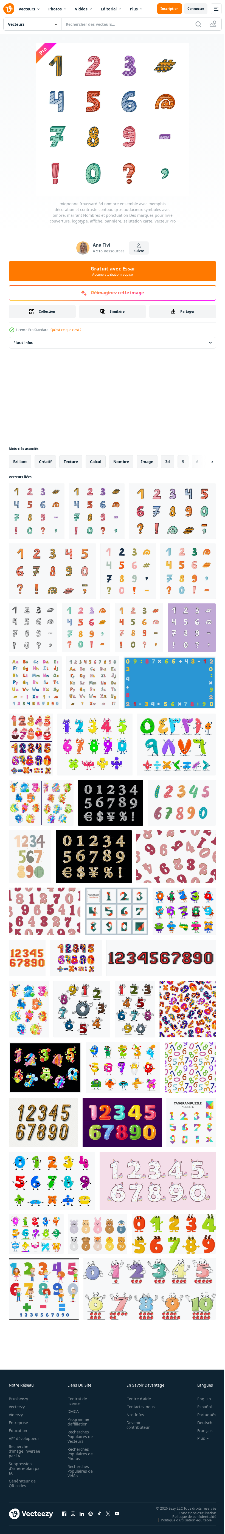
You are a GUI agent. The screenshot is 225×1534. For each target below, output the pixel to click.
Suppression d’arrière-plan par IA (21, 1468)
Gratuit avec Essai (112, 271)
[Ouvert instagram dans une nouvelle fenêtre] (73, 1514)
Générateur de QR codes (22, 1483)
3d (167, 461)
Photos (55, 9)
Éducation (18, 1430)
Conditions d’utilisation (193, 1512)
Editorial (109, 9)
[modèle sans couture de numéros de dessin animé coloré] (187, 1009)
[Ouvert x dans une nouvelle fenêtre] (108, 1514)
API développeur (24, 1438)
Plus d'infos (23, 342)
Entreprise (18, 1422)
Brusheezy (18, 1398)
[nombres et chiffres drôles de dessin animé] (135, 1009)
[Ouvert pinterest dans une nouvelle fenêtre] (90, 1514)
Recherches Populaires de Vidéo (78, 1471)
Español (200, 1406)
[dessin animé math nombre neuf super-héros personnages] (184, 911)
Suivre (139, 251)
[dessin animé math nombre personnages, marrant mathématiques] (52, 1181)
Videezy (16, 1414)
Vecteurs (27, 9)
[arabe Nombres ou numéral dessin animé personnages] (176, 744)
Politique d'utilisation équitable (182, 1519)
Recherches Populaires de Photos (78, 1454)
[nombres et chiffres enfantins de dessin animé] (41, 803)
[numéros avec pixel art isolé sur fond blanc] (27, 958)
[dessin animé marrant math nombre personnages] (123, 1067)
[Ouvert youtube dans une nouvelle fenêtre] (117, 1514)
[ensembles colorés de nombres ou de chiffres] (31, 744)
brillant (20, 461)
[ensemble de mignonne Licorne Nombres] (158, 1181)
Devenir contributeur (135, 1425)
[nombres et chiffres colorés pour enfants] (45, 1067)
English (200, 1398)
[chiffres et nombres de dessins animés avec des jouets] (29, 1009)
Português (202, 1414)
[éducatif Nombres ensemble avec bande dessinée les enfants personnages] (44, 1289)
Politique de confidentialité (190, 1516)
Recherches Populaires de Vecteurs (78, 1436)
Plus (134, 9)
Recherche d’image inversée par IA (23, 1451)
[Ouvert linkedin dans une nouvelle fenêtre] (82, 1514)
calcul (95, 461)
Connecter (195, 8)
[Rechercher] (198, 24)
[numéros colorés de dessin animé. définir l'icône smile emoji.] (149, 1289)
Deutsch (200, 1422)
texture (71, 461)
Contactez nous (137, 1406)
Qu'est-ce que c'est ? (65, 329)
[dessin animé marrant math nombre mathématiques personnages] (95, 744)
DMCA (71, 1411)
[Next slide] (203, 461)
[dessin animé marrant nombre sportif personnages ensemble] (36, 1234)
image (147, 461)
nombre (121, 461)
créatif (45, 461)
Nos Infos (132, 1414)
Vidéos (81, 9)
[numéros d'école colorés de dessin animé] (76, 958)
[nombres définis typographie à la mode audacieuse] (43, 1122)
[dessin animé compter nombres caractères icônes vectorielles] (82, 1009)
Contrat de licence (75, 1401)
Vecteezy (17, 1406)
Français (201, 1430)
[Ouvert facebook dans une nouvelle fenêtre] (64, 1514)
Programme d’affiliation (77, 1422)
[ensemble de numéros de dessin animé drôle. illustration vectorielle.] (174, 1234)
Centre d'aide (135, 1398)
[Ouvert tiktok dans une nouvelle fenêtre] (99, 1514)
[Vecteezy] (8, 8)
